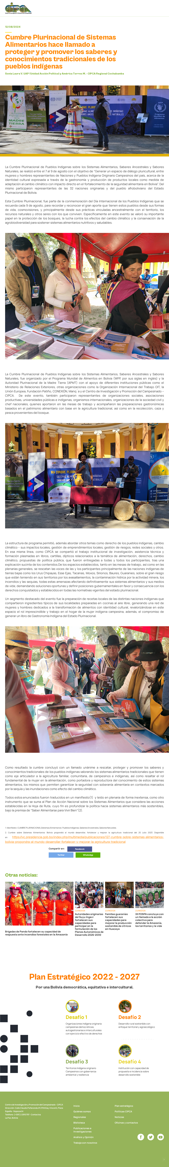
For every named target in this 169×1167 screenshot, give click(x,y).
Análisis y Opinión (83, 1137)
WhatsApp (88, 855)
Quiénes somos (82, 1111)
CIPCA (18, 8)
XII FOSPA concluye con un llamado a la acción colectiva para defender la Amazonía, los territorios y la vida (149, 920)
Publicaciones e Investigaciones (82, 1130)
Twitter (61, 855)
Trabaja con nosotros (85, 1142)
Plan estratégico (124, 1105)
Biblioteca (79, 1122)
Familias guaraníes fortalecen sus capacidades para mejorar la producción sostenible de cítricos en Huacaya (118, 921)
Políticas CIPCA (123, 1111)
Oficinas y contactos (126, 1122)
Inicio (76, 1105)
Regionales (79, 1117)
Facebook (79, 849)
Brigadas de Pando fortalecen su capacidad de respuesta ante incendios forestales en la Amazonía (36, 933)
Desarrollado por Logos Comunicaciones (164, 1159)
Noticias (119, 1117)
